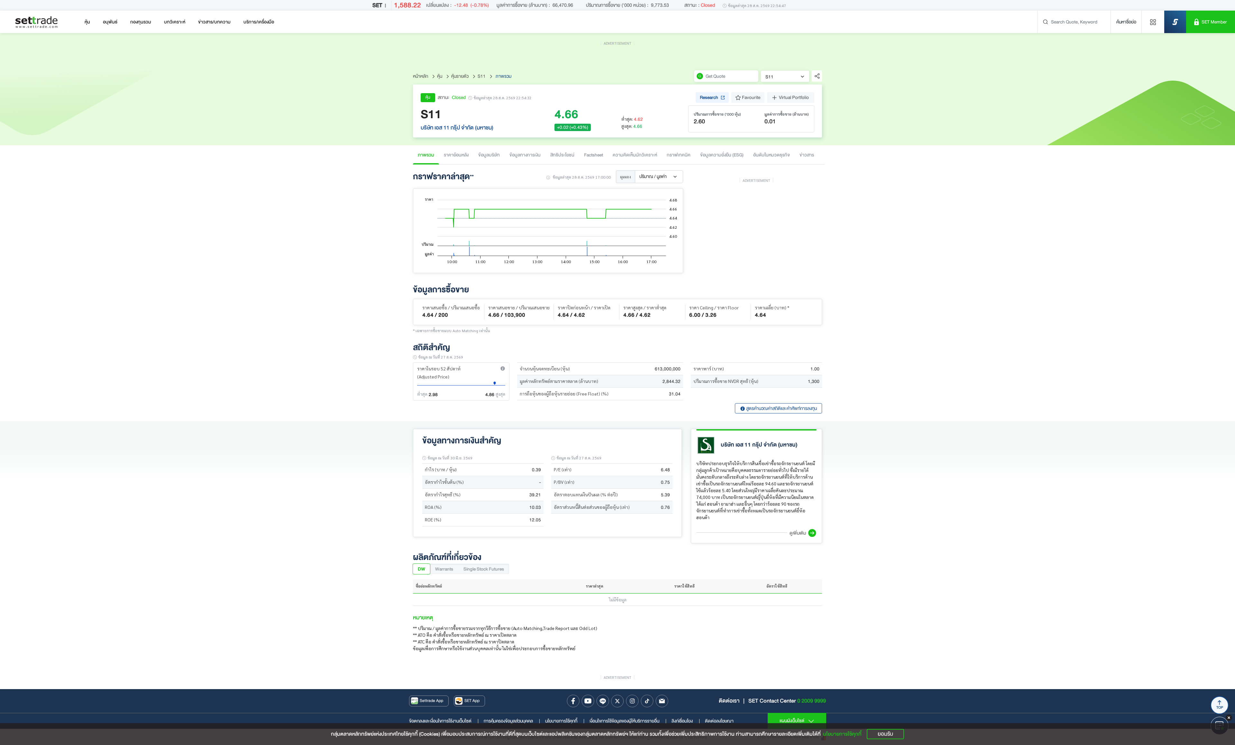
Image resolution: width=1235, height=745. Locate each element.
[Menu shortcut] (1153, 22)
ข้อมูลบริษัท (489, 155)
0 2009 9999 (811, 700)
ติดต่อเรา (729, 700)
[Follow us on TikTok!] (647, 701)
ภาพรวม (426, 155)
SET (377, 5)
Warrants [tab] (444, 569)
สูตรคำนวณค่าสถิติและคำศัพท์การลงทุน (781, 408)
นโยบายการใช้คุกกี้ (564, 721)
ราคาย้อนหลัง (456, 155)
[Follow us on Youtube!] (588, 701)
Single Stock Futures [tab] (483, 569)
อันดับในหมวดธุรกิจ (771, 155)
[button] (502, 368)
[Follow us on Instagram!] (632, 701)
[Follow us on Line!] (602, 701)
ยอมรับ (885, 734)
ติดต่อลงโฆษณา (719, 721)
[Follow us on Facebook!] (573, 701)
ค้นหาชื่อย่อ (1126, 22)
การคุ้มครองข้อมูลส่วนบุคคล (512, 721)
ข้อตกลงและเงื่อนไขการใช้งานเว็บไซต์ (444, 721)
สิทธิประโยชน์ (562, 155)
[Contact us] (662, 701)
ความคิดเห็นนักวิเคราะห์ (635, 155)
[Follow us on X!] (617, 701)
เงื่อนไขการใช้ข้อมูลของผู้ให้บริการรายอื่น (628, 721)
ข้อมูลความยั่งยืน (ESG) (722, 155)
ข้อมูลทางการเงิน (525, 155)
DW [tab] (421, 569)
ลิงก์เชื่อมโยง (686, 721)
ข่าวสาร (807, 155)
